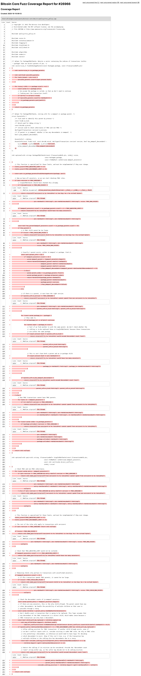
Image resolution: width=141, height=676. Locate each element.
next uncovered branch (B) (129, 2)
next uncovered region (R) (109, 2)
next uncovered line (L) (91, 2)
